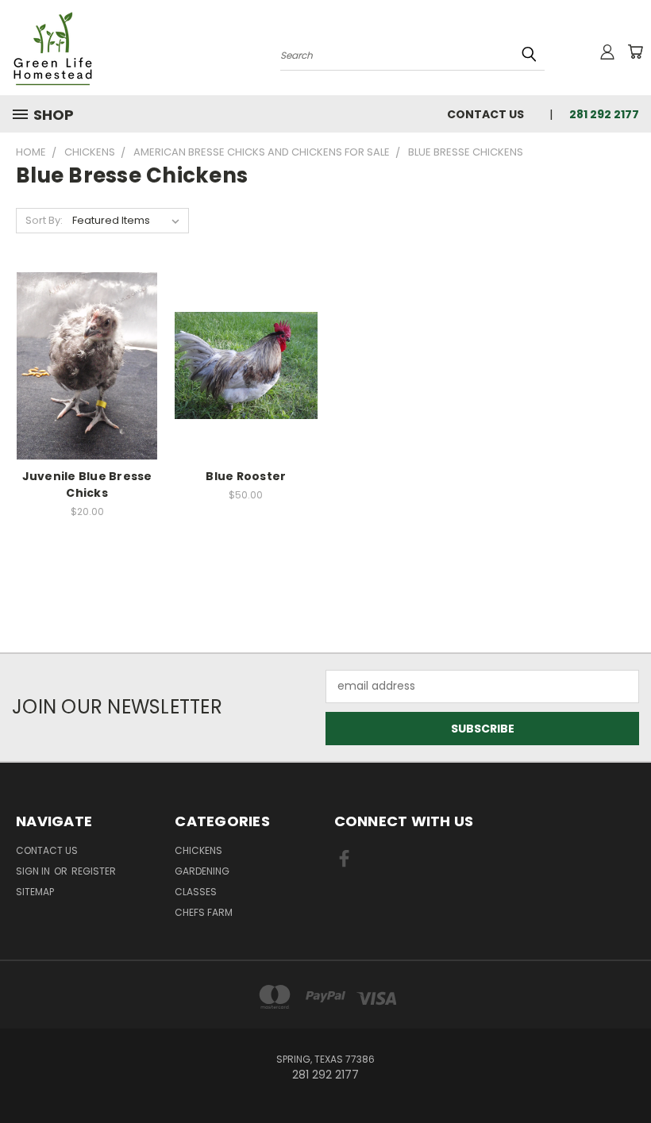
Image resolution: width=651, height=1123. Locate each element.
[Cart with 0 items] (635, 52)
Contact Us (485, 114)
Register (93, 871)
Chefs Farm (204, 912)
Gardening (202, 871)
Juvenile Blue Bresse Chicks (87, 484)
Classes (196, 891)
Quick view (87, 363)
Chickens (198, 850)
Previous (626, 1073)
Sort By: (44, 220)
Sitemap (35, 891)
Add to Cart (245, 378)
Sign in (34, 871)
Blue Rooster (246, 476)
